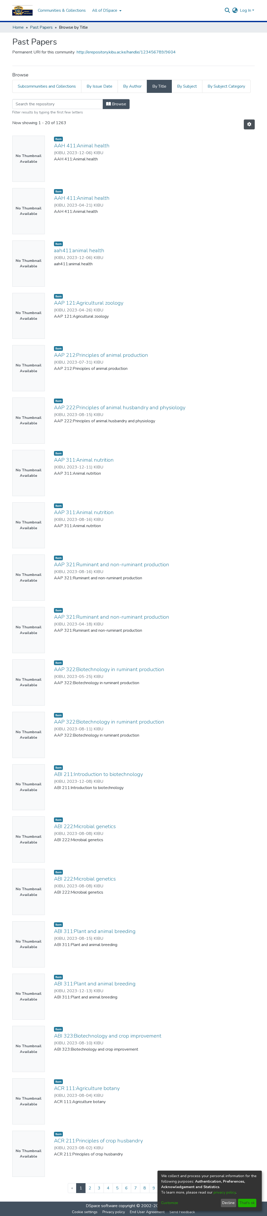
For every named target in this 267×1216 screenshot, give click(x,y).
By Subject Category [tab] (226, 86)
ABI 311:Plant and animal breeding (95, 931)
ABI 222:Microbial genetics (85, 826)
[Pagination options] (249, 124)
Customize (169, 1202)
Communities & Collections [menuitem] (62, 10)
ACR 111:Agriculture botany (87, 1088)
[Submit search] (227, 10)
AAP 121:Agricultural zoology (88, 302)
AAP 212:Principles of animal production (101, 355)
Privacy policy (113, 1211)
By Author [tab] (132, 86)
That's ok (247, 1202)
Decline (228, 1202)
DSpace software (102, 1206)
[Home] (22, 10)
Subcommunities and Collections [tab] (47, 86)
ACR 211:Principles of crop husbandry (98, 1140)
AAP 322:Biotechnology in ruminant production (109, 669)
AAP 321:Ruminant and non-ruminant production (111, 564)
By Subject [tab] (187, 86)
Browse (118, 104)
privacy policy (225, 1192)
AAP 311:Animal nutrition (84, 459)
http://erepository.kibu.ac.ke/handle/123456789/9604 (126, 52)
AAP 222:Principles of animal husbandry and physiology (119, 407)
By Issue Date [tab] (99, 86)
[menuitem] (106, 10)
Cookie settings (85, 1211)
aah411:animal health (79, 250)
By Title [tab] (159, 86)
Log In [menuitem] (245, 10)
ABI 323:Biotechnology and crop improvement (107, 1035)
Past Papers (41, 27)
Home (18, 27)
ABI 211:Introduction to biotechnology (98, 774)
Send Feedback (182, 1211)
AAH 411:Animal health (82, 145)
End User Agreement (147, 1211)
